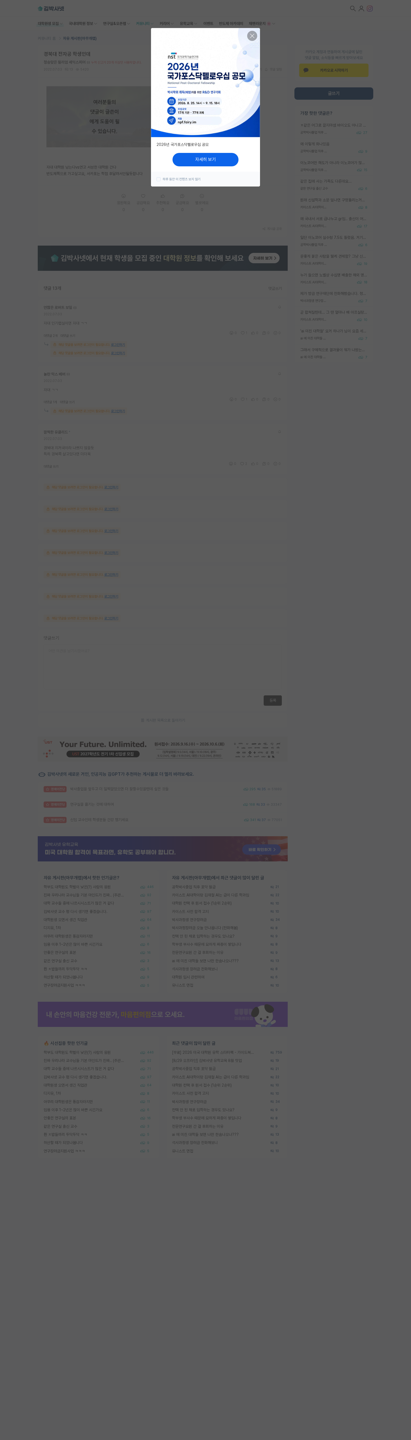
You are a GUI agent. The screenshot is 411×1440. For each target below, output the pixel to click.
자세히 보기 (205, 159)
